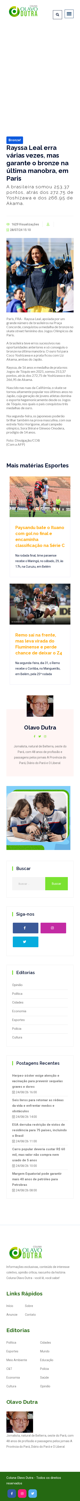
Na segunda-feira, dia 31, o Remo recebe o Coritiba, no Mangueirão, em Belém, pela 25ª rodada (37, 668)
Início (9, 1306)
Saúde (44, 1377)
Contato (30, 1314)
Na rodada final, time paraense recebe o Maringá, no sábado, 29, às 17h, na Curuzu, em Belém (39, 561)
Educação (46, 1360)
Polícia (16, 1029)
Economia (19, 1011)
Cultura (17, 1037)
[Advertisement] (40, 68)
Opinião (17, 985)
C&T (9, 1368)
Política (17, 994)
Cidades (17, 1002)
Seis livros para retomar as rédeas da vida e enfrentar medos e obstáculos (38, 1105)
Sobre (29, 1306)
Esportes (18, 1020)
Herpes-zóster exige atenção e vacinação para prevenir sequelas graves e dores (37, 1081)
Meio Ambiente (16, 1360)
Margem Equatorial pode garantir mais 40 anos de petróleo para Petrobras (37, 1179)
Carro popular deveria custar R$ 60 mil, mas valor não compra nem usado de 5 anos (38, 1154)
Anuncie (11, 1314)
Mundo (44, 1351)
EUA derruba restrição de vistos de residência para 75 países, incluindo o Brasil (39, 1130)
